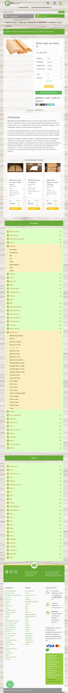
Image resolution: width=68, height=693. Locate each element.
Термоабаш (13, 539)
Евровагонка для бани (16, 335)
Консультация (13, 16)
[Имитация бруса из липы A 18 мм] (52, 167)
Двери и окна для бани (16, 360)
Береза (12, 488)
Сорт (38, 74)
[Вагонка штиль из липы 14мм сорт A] (15, 167)
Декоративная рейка (16, 306)
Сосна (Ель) (13, 249)
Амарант (12, 481)
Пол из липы (13, 384)
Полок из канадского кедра (17, 393)
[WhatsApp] (51, 3)
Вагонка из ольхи (15, 354)
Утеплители (13, 437)
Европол (12, 274)
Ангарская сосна (14, 473)
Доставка (43, 16)
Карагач (12, 502)
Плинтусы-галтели (15, 429)
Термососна (13, 550)
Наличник (12, 418)
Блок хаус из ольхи (15, 344)
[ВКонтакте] (36, 105)
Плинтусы (12, 325)
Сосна (11, 470)
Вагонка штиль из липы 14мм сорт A (15, 182)
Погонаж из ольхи (15, 378)
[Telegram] (54, 105)
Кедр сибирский (14, 264)
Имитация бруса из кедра (17, 366)
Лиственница (13, 252)
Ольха (11, 270)
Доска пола (13, 281)
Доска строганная (15, 310)
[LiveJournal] (44, 105)
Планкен (12, 296)
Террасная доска (15, 292)
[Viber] (54, 3)
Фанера (12, 433)
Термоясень (13, 554)
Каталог (14, 22)
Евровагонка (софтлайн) (17, 239)
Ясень (11, 261)
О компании (53, 22)
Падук (11, 528)
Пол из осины (14, 390)
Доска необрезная (15, 317)
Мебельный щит (14, 321)
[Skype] (48, 3)
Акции (60, 22)
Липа (11, 267)
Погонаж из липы (15, 375)
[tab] (29, 110)
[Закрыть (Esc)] (66, 2)
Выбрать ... (15, 208)
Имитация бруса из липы (17, 369)
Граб (11, 495)
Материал (39, 58)
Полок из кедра (14, 396)
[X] (41, 105)
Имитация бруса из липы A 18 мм (52, 182)
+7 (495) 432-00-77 (23, 7)
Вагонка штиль (14, 235)
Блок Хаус (13, 246)
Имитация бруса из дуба (17, 363)
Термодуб (13, 546)
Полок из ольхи (14, 402)
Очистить (49, 81)
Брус (11, 303)
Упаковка (39, 78)
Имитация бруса (14, 231)
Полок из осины (14, 405)
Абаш (11, 477)
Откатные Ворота (15, 444)
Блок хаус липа (14, 347)
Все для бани (14, 332)
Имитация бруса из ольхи (17, 372)
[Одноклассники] (39, 105)
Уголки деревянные (15, 415)
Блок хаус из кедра (15, 341)
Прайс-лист (23, 22)
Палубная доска (14, 288)
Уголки (12, 408)
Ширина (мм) (40, 65)
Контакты (8, 26)
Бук (11, 258)
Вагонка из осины (15, 357)
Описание (29, 110)
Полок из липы (14, 399)
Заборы (12, 448)
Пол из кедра (13, 381)
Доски (11, 285)
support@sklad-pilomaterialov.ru (41, 7)
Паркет (12, 277)
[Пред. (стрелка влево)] (3, 346)
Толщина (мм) (41, 69)
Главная (8, 22)
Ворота (12, 440)
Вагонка (12, 242)
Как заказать (32, 22)
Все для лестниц (14, 328)
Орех (11, 521)
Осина (12, 524)
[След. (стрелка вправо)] (65, 346)
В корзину (48, 86)
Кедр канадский (14, 506)
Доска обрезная (14, 314)
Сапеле (12, 532)
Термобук (12, 543)
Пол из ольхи (13, 387)
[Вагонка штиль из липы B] (34, 167)
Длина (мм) (40, 62)
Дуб (11, 255)
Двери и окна (13, 422)
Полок (11, 426)
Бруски (12, 299)
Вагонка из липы (14, 350)
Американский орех (15, 484)
